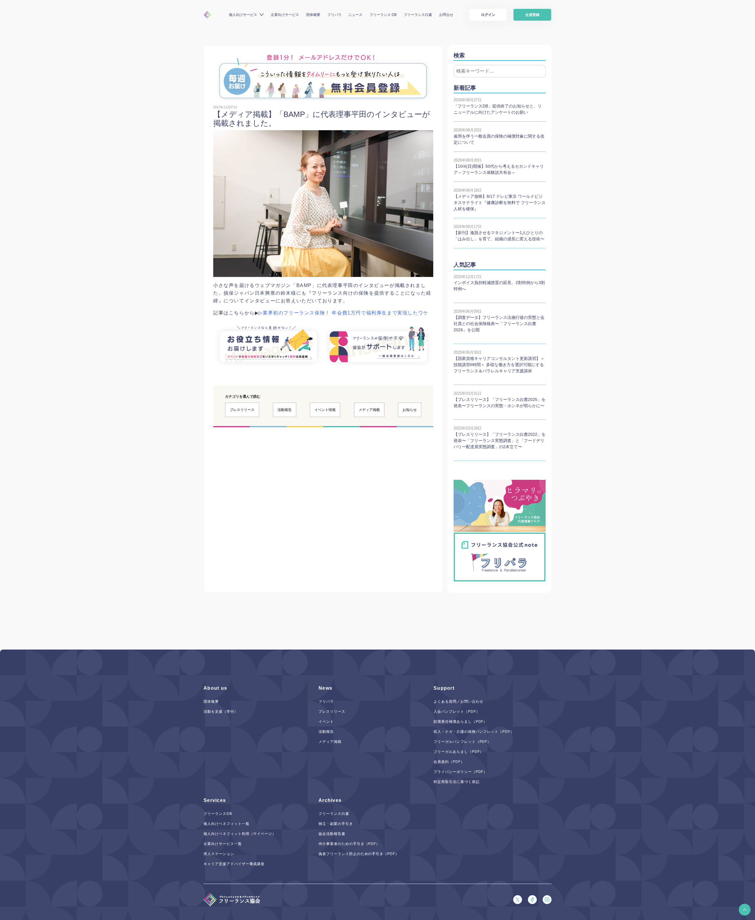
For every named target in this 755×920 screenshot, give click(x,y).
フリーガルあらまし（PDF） (458, 752)
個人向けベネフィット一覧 (226, 824)
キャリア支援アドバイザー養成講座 (234, 864)
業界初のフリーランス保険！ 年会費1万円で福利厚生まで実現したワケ (346, 312)
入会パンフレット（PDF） (457, 711)
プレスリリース (242, 410)
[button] (745, 910)
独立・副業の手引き (336, 824)
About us (215, 688)
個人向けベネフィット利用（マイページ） (239, 834)
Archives (330, 800)
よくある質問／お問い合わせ (458, 701)
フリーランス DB (383, 15)
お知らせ (410, 410)
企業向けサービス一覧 (222, 844)
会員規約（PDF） (449, 762)
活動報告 (285, 410)
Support (444, 688)
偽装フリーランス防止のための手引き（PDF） (359, 854)
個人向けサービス (243, 15)
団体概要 (313, 15)
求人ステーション (218, 854)
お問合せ (446, 15)
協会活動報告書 (332, 834)
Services (214, 800)
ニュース (355, 15)
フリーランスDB (217, 814)
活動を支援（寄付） (220, 711)
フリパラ (334, 15)
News (325, 688)
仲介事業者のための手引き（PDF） (349, 844)
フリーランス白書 (418, 15)
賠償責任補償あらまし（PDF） (460, 722)
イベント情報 (325, 410)
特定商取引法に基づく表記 (457, 782)
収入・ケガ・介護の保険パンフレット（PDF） (474, 732)
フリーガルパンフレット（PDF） (462, 742)
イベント (326, 722)
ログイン (488, 15)
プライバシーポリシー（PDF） (460, 772)
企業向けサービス (285, 15)
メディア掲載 (369, 410)
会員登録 (532, 15)
